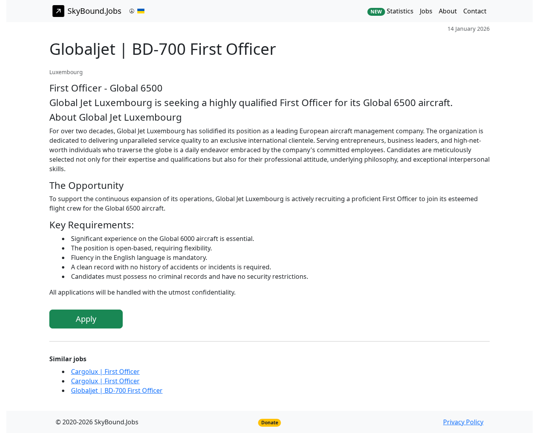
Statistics (392, 11)
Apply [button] (86, 319)
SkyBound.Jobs (94, 11)
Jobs (426, 11)
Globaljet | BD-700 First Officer (117, 390)
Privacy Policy (463, 422)
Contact (475, 11)
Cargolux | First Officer (105, 371)
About (448, 11)
